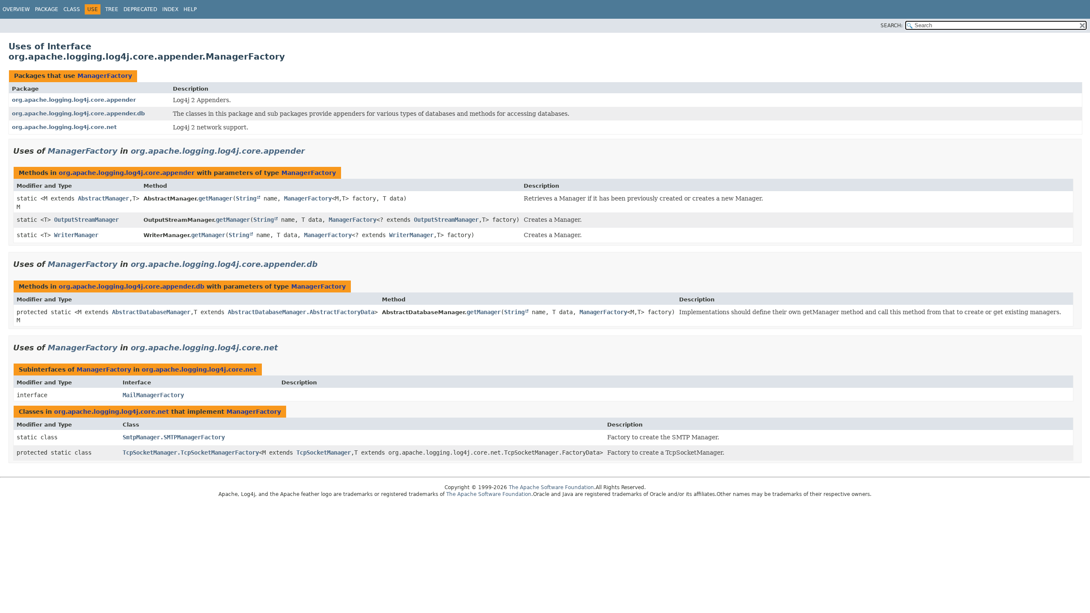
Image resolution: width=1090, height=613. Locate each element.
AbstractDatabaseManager (151, 312)
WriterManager (76, 235)
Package (46, 9)
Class (71, 9)
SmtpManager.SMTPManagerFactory (174, 437)
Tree (111, 9)
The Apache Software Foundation (551, 487)
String (246, 198)
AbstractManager (103, 198)
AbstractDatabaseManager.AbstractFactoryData (301, 312)
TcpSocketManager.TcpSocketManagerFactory (191, 452)
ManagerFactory (104, 75)
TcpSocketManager (323, 452)
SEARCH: (892, 26)
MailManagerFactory (153, 395)
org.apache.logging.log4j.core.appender (74, 100)
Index (170, 9)
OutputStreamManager (86, 219)
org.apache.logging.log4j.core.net (64, 127)
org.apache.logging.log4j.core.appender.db (78, 113)
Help (190, 9)
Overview (16, 9)
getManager (215, 198)
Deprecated (140, 9)
